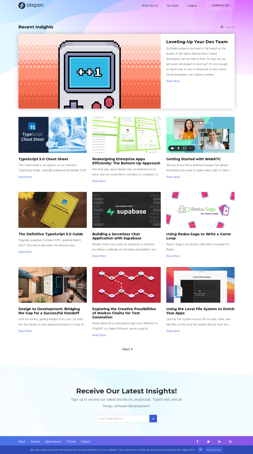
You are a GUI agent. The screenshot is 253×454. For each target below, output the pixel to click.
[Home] (30, 5)
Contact (85, 441)
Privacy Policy (213, 449)
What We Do (150, 5)
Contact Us (220, 5)
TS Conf (71, 441)
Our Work (172, 5)
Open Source (53, 441)
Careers (35, 441)
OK (200, 449)
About (21, 441)
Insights (192, 5)
